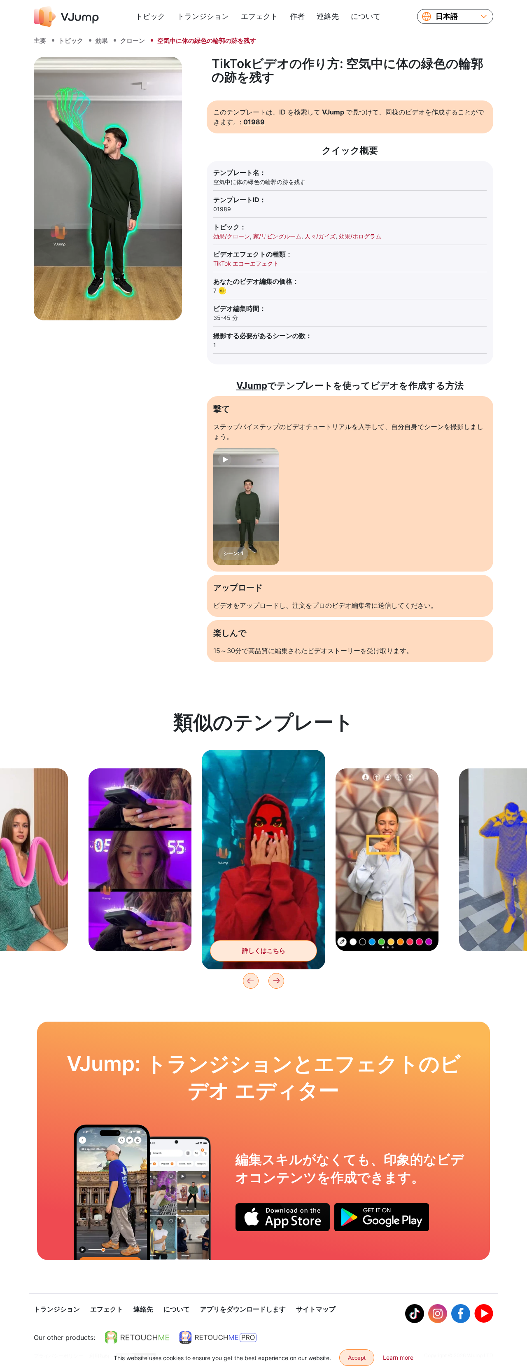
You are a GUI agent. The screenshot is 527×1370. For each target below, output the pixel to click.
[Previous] (251, 981)
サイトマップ (316, 1309)
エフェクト (259, 16)
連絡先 (328, 16)
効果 (102, 40)
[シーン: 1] (246, 506)
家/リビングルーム (277, 236)
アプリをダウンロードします (243, 1309)
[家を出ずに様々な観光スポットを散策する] (112, 1192)
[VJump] (66, 16)
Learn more (398, 1357)
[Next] (276, 981)
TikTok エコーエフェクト (246, 263)
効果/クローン (231, 236)
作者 (297, 16)
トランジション (203, 16)
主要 (40, 40)
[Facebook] (460, 1313)
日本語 (447, 16)
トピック (150, 16)
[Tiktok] (414, 1313)
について (365, 16)
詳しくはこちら (140, 932)
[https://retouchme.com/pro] (218, 1337)
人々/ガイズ (320, 236)
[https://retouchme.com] (137, 1337)
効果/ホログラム (360, 236)
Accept (357, 1357)
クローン (132, 40)
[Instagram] (437, 1313)
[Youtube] (483, 1313)
